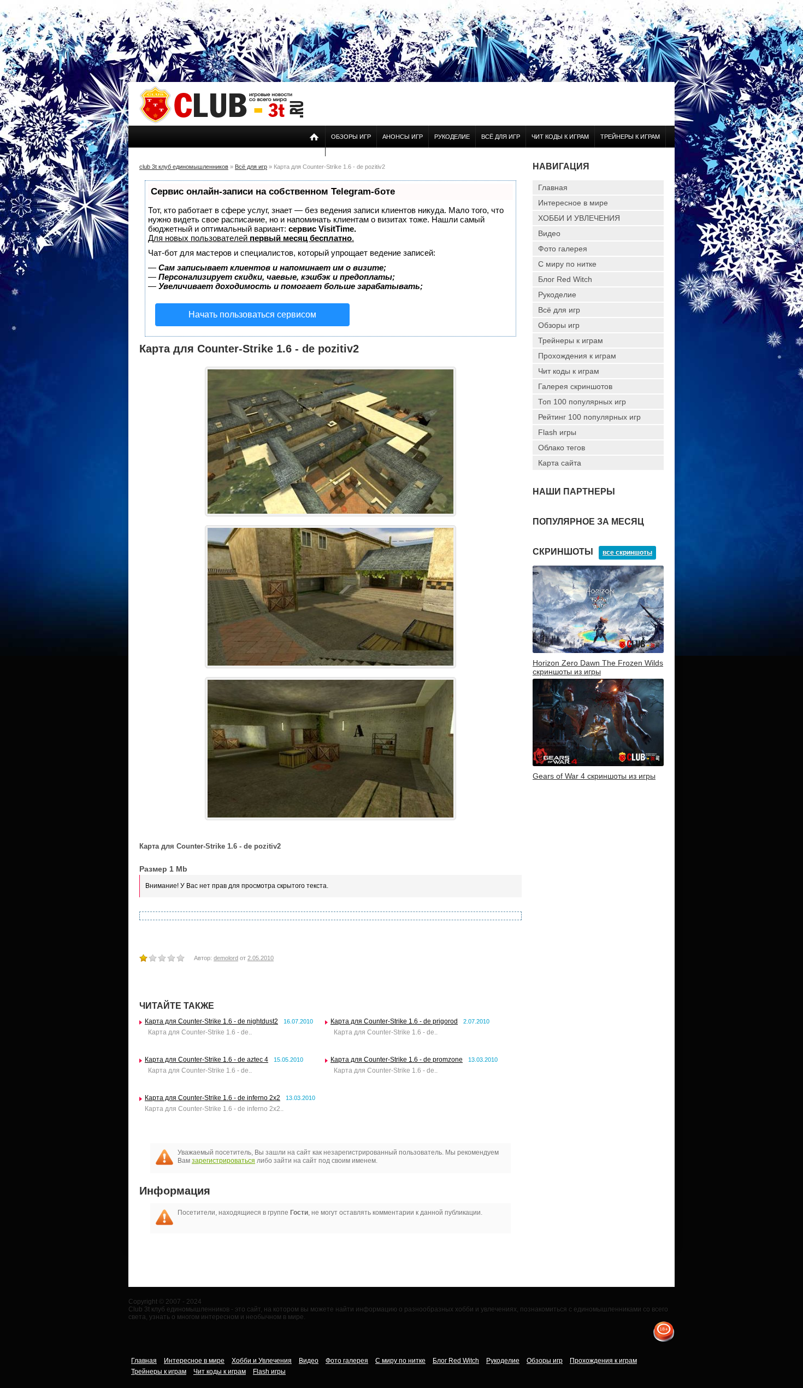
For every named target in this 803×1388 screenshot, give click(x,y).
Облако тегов (561, 447)
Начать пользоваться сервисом (252, 314)
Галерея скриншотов (575, 386)
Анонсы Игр (402, 136)
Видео (549, 233)
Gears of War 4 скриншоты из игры (594, 776)
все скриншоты (627, 552)
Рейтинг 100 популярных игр (589, 417)
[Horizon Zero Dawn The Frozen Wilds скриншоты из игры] (598, 651)
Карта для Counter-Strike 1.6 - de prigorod (394, 1021)
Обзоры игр (351, 136)
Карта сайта (559, 462)
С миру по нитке (567, 264)
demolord (226, 958)
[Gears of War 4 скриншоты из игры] (598, 764)
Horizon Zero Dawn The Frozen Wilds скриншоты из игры (598, 667)
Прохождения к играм (577, 355)
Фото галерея (562, 248)
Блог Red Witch (565, 279)
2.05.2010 (260, 958)
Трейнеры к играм (630, 136)
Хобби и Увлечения (262, 1361)
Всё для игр (500, 136)
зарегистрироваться (223, 1160)
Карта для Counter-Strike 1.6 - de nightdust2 (211, 1021)
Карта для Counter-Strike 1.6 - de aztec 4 (206, 1059)
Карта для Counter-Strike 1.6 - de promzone (396, 1059)
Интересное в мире (573, 202)
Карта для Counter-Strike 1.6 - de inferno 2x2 (212, 1098)
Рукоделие (452, 136)
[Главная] (221, 121)
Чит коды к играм (560, 136)
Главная (553, 187)
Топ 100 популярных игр (582, 401)
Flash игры (557, 432)
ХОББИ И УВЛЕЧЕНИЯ (579, 218)
